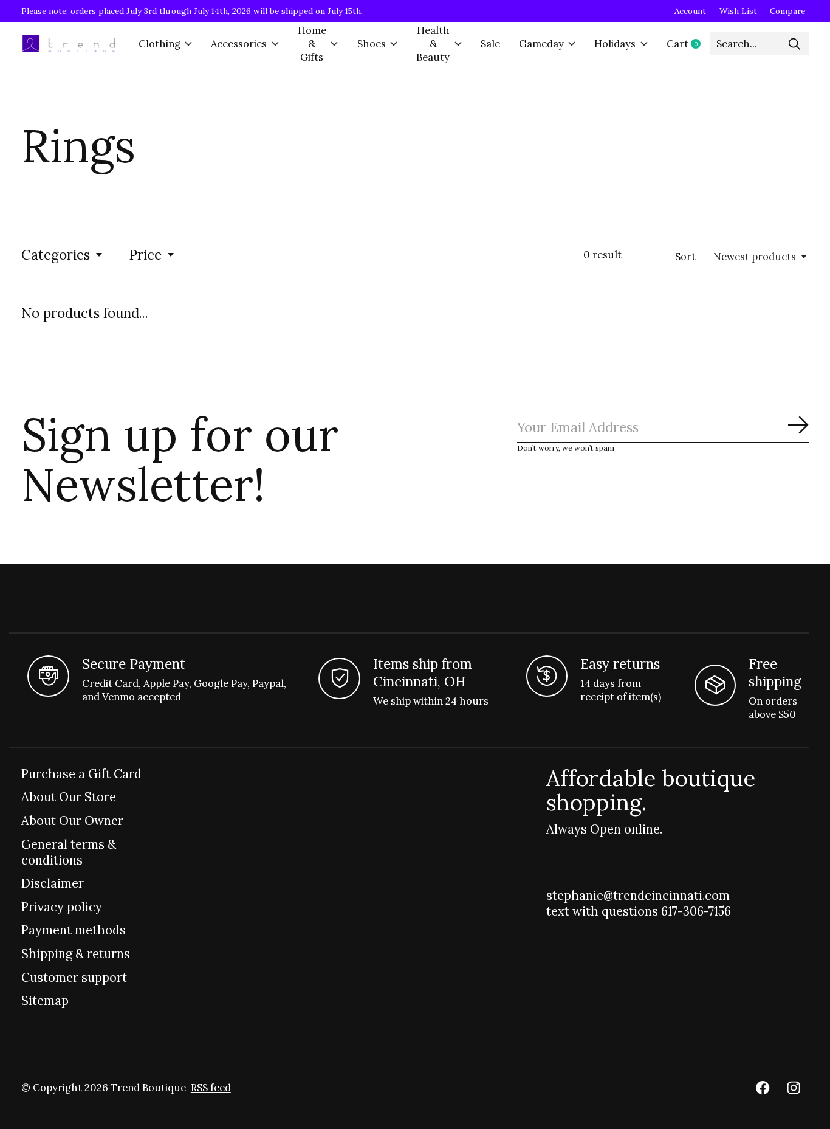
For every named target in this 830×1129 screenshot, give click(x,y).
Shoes (371, 43)
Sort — (691, 256)
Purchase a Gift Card (81, 774)
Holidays (615, 43)
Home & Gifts (312, 44)
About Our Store (68, 797)
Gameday (541, 43)
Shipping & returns (75, 954)
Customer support (74, 978)
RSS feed (211, 1087)
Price (145, 254)
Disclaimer (52, 883)
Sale (490, 43)
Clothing (159, 43)
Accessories (239, 43)
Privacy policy (61, 907)
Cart (688, 43)
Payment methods (73, 930)
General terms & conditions (68, 852)
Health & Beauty (433, 44)
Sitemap (45, 1001)
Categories (55, 254)
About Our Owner (72, 821)
